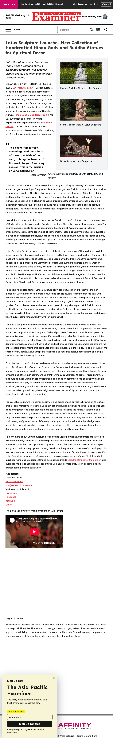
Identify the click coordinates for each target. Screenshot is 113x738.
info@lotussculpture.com (19, 485)
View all (106, 4)
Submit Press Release (62, 736)
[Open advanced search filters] (98, 29)
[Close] (54, 678)
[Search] (91, 29)
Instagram (11, 493)
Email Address (16, 711)
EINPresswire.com (22, 87)
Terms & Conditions (87, 736)
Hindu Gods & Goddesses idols (30, 114)
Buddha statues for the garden (84, 460)
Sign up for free (29, 724)
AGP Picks (9, 4)
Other (9, 504)
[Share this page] (105, 29)
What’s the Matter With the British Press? (37, 4)
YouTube (10, 500)
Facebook (11, 497)
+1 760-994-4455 (14, 481)
